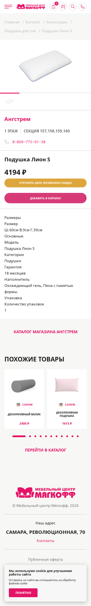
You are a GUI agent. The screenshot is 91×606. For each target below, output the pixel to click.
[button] (19, 436)
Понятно (23, 593)
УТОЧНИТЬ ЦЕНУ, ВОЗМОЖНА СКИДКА (45, 183)
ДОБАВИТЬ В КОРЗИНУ (45, 198)
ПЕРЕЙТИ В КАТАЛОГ (45, 450)
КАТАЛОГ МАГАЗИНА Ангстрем (46, 331)
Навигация (63, 7)
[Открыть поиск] (73, 7)
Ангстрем (17, 118)
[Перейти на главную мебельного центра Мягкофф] (31, 6)
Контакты (45, 540)
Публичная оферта (45, 559)
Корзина (56, 4)
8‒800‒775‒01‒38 (29, 141)
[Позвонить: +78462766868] (83, 7)
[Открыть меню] (8, 6)
